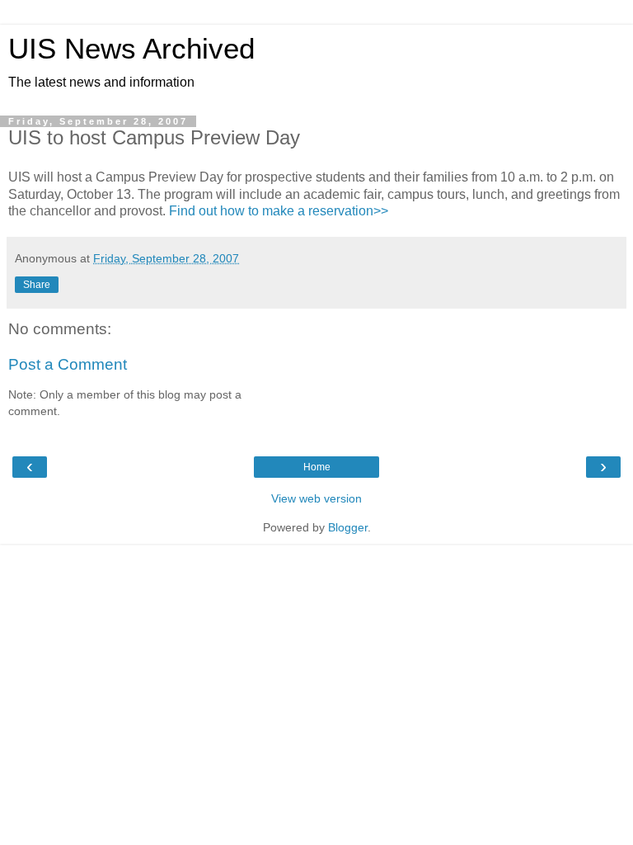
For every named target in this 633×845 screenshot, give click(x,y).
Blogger (348, 527)
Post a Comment (67, 364)
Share (36, 284)
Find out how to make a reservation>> (278, 211)
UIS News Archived (131, 48)
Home (317, 467)
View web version (316, 498)
